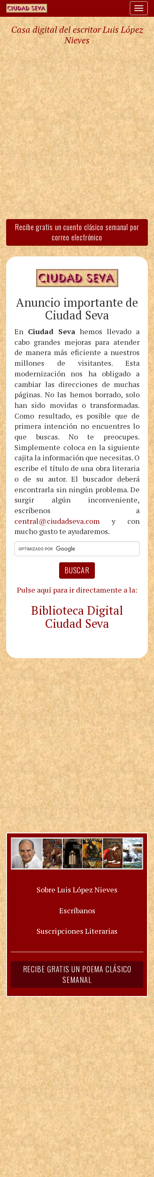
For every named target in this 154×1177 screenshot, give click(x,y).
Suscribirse (39, 659)
